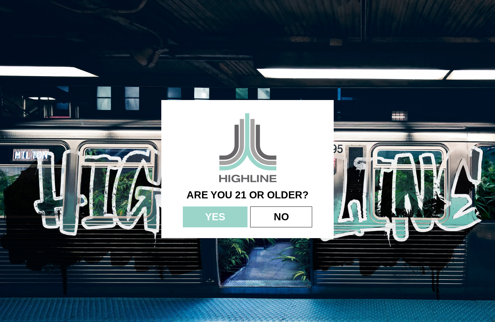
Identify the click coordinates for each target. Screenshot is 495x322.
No (281, 216)
